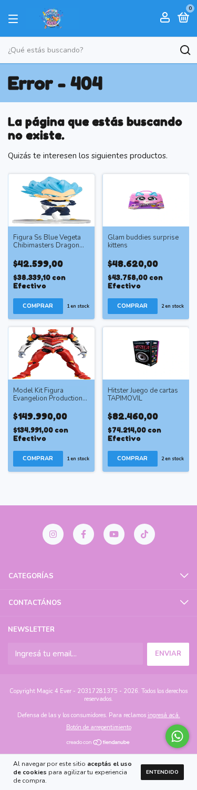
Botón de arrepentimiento (98, 727)
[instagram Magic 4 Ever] (53, 534)
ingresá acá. (164, 715)
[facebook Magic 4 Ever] (83, 534)
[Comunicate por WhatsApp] (177, 736)
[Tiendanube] (98, 743)
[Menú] (15, 18)
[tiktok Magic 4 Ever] (144, 534)
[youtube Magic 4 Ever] (114, 534)
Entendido (162, 772)
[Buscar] (184, 50)
